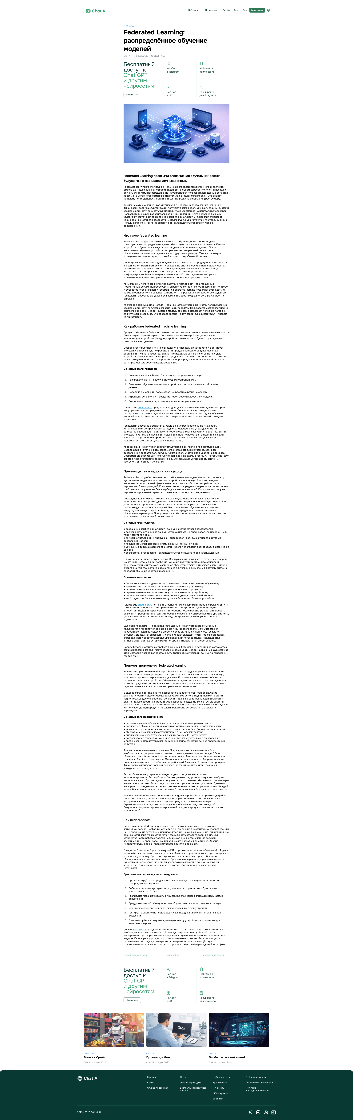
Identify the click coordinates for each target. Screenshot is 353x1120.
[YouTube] (266, 1112)
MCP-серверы (220, 1093)
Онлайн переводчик (190, 1082)
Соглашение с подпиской (259, 1082)
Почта (183, 1077)
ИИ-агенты (218, 1087)
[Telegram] (250, 1112)
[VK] (258, 1112)
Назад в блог (173, 955)
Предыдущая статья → (214, 955)
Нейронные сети (222, 1077)
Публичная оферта (256, 1077)
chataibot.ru (145, 407)
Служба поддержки (157, 1087)
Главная (151, 1077)
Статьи (150, 1082)
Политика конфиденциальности (257, 1089)
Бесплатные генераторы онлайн (193, 1089)
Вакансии (218, 1098)
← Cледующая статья (135, 955)
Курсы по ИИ (220, 1082)
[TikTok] (273, 1112)
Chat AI (130, 26)
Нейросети (193, 10)
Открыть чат (132, 94)
